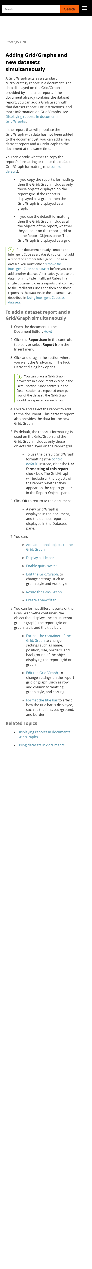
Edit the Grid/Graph (42, 574)
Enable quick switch (42, 566)
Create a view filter (41, 600)
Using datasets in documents (41, 745)
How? (48, 331)
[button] (69, 9)
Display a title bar (40, 557)
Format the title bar (42, 700)
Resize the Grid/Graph (44, 592)
